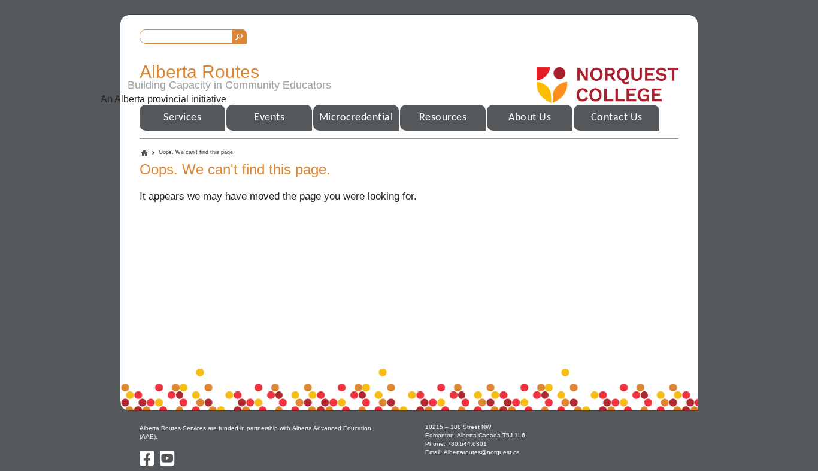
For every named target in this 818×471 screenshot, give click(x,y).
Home (144, 153)
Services (182, 117)
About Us (529, 117)
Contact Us (617, 117)
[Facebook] (148, 463)
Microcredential (356, 117)
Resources (443, 117)
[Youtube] (167, 463)
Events (269, 117)
